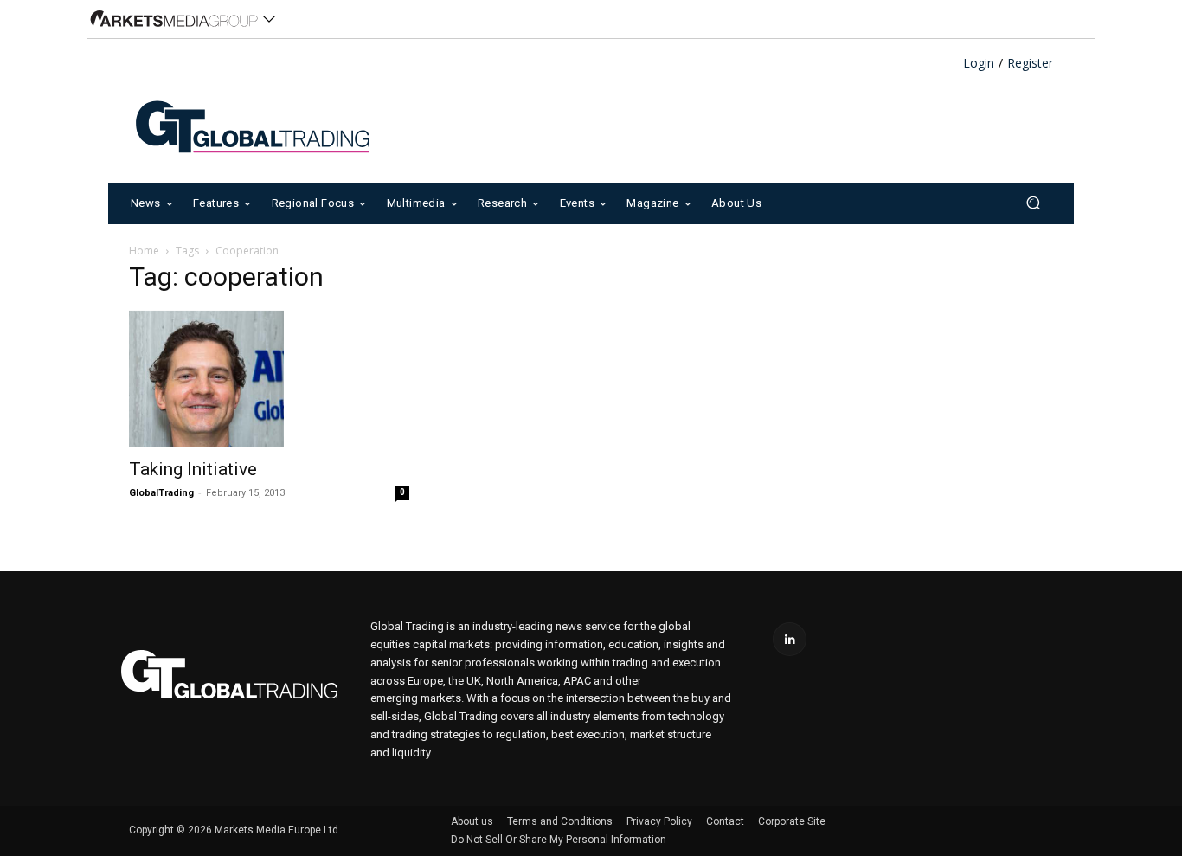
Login (978, 63)
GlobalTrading (161, 493)
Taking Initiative (193, 469)
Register (1030, 63)
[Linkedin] (789, 639)
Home (144, 250)
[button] (1032, 203)
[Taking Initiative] (269, 379)
